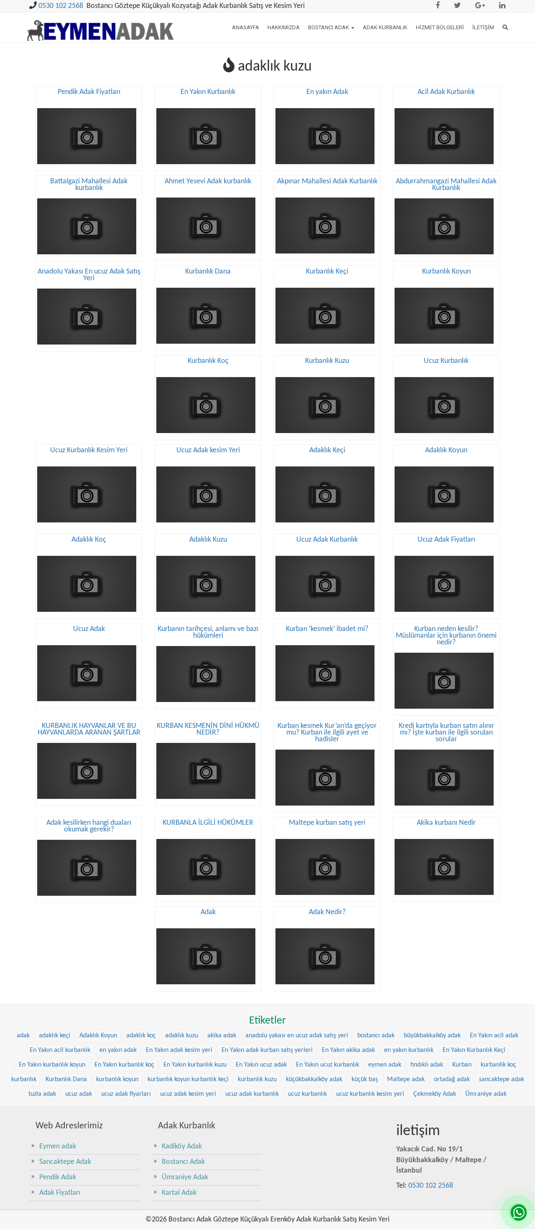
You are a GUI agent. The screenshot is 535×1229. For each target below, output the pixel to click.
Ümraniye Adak (185, 1177)
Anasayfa (245, 27)
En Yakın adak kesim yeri (179, 1050)
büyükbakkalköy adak (432, 1035)
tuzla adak (42, 1094)
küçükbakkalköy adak (314, 1079)
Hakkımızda (284, 27)
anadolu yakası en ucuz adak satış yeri (296, 1035)
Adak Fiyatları (59, 1193)
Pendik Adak (57, 1177)
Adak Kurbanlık (385, 27)
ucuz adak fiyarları (126, 1094)
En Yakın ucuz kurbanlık (327, 1065)
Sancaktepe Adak (65, 1162)
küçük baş (365, 1079)
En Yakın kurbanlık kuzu (195, 1065)
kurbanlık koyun (117, 1079)
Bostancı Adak (329, 27)
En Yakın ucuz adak (261, 1065)
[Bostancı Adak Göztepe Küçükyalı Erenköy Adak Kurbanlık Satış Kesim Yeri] (100, 26)
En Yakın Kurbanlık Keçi (474, 1050)
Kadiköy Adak (182, 1146)
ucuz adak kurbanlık (252, 1094)
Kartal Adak (179, 1193)
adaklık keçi (54, 1035)
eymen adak (384, 1065)
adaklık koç (141, 1035)
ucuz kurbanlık (307, 1094)
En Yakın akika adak (348, 1050)
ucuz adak (78, 1094)
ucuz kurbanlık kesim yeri (370, 1094)
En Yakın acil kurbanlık (60, 1050)
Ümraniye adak (486, 1094)
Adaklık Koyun (98, 1035)
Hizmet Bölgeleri (440, 27)
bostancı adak (376, 1035)
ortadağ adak (452, 1079)
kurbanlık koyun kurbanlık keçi (188, 1079)
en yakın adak (118, 1050)
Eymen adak (57, 1146)
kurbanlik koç (498, 1065)
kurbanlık (23, 1079)
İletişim (483, 27)
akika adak (221, 1035)
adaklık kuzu (181, 1035)
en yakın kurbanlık (408, 1050)
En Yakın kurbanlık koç (124, 1065)
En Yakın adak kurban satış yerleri (267, 1050)
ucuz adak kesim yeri (188, 1094)
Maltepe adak (406, 1079)
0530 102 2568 (60, 6)
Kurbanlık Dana (66, 1079)
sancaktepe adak (501, 1079)
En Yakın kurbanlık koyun (52, 1065)
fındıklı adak (426, 1065)
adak (23, 1035)
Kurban (461, 1065)
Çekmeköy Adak (434, 1094)
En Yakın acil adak (494, 1035)
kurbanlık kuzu (257, 1079)
